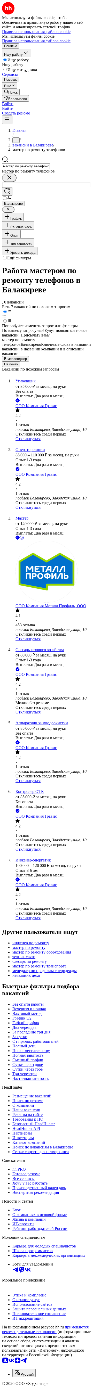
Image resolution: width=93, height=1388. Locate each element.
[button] (7, 104)
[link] (11, 92)
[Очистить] (9, 178)
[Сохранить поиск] (7, 191)
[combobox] (26, 166)
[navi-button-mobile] (7, 120)
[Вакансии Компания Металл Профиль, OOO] (52, 572)
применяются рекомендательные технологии (45, 1329)
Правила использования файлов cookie (36, 41)
